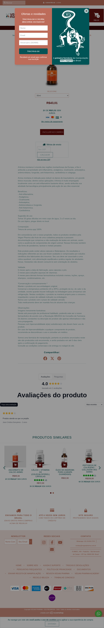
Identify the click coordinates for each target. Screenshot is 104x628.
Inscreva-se (33, 51)
